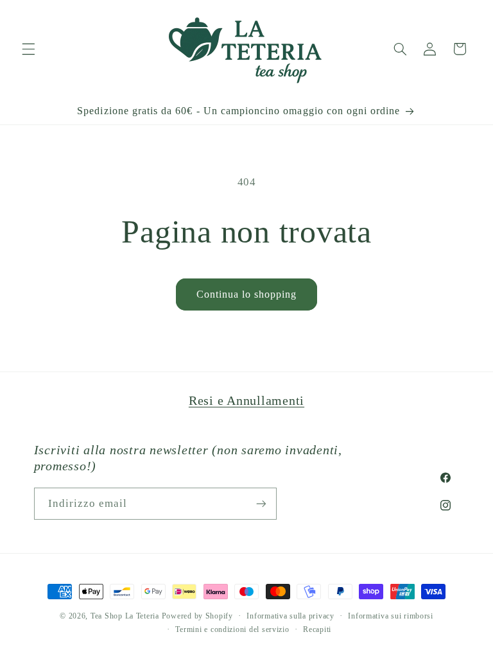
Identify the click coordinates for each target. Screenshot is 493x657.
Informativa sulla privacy (290, 616)
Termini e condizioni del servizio (232, 629)
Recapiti (317, 629)
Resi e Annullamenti (246, 400)
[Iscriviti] (260, 503)
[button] (28, 49)
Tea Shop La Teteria (126, 616)
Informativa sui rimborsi (390, 616)
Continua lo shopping (246, 294)
